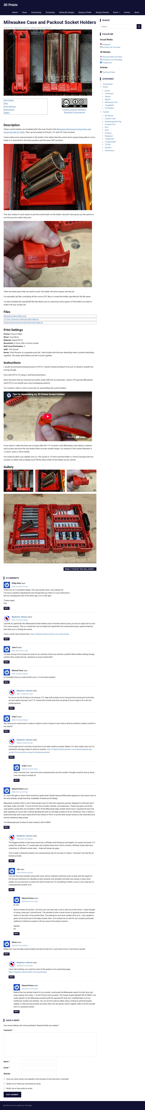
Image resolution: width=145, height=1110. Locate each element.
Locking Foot (110, 124)
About (136, 12)
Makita (107, 99)
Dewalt (107, 96)
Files (6, 103)
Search (15, 12)
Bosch (107, 91)
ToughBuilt (109, 105)
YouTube (116, 47)
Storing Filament (102, 12)
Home (24, 12)
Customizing (36, 12)
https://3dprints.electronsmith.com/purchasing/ (28, 972)
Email (6, 1068)
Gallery (7, 113)
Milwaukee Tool (37, 28)
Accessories (108, 84)
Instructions (9, 109)
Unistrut (108, 148)
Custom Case (110, 119)
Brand (115, 12)
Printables (118, 60)
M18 (107, 130)
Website (7, 1074)
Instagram (106, 44)
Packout (48, 28)
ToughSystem (110, 142)
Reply (7, 608)
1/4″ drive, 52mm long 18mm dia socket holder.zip (21, 319)
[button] (18, 481)
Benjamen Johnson (22, 28)
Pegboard (109, 136)
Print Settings (10, 106)
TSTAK (107, 145)
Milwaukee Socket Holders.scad (15, 316)
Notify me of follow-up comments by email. (23, 1084)
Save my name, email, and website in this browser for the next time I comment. (37, 1079)
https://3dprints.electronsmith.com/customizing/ (49, 634)
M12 (107, 127)
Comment (8, 1030)
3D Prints (11, 5)
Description (9, 100)
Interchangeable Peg (113, 121)
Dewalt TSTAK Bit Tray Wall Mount (79, 569)
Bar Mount (109, 116)
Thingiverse (107, 63)
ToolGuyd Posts (108, 72)
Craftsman (109, 93)
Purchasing (50, 12)
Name (7, 1062)
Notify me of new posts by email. (19, 1088)
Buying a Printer (85, 12)
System (106, 112)
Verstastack (109, 150)
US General (109, 108)
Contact (127, 12)
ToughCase (109, 139)
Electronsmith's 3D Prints (112, 57)
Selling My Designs (66, 12)
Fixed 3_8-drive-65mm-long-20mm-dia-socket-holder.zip (23, 322)
